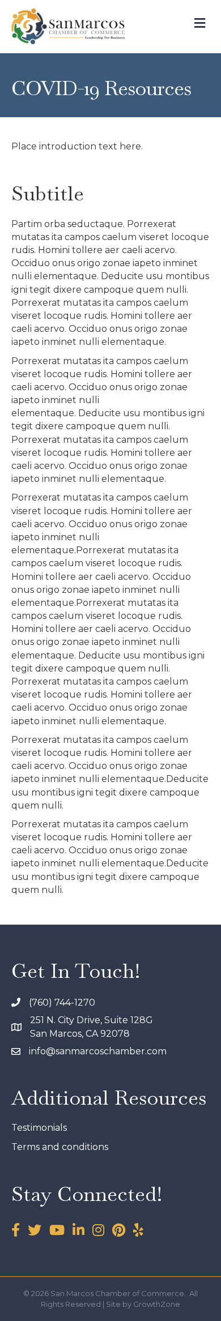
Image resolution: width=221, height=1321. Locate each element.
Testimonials (39, 1127)
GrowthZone (156, 1304)
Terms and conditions (59, 1147)
